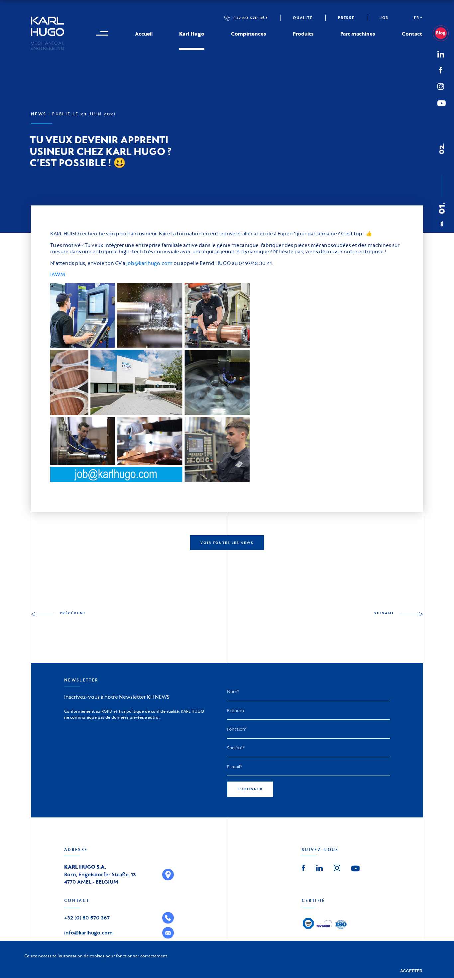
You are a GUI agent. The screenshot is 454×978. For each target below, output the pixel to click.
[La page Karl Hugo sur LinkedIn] (319, 867)
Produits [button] (303, 33)
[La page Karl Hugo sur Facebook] (303, 867)
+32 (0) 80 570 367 (87, 918)
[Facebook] (440, 69)
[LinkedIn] (443, 33)
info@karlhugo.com (88, 932)
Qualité (302, 17)
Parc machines (357, 33)
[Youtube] (355, 868)
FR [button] (416, 17)
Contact (412, 33)
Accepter (411, 971)
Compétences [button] (248, 33)
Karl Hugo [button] (191, 33)
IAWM (57, 274)
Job (384, 17)
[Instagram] (440, 85)
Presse (346, 17)
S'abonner (250, 789)
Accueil (144, 33)
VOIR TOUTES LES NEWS (227, 543)
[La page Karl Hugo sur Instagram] (337, 867)
